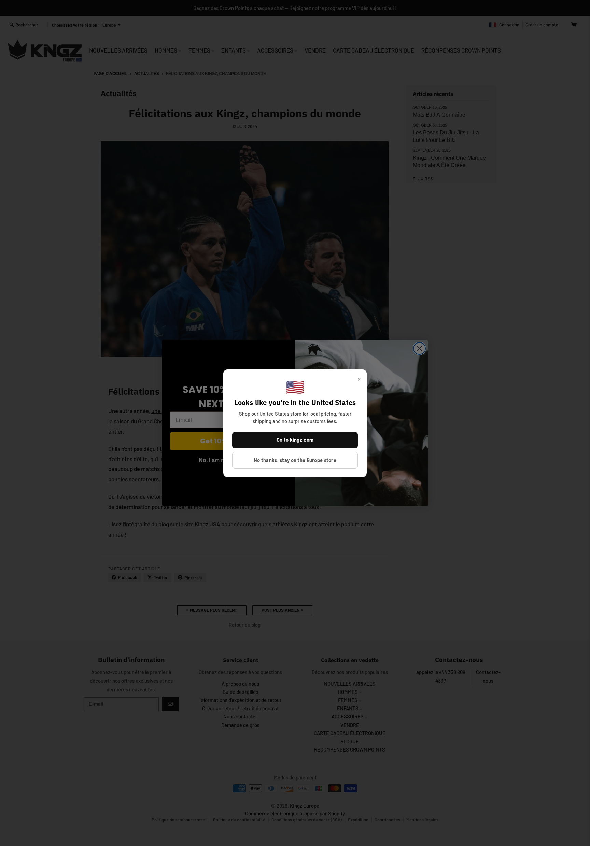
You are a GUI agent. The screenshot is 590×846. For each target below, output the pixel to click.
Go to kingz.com (295, 440)
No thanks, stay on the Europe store (295, 460)
